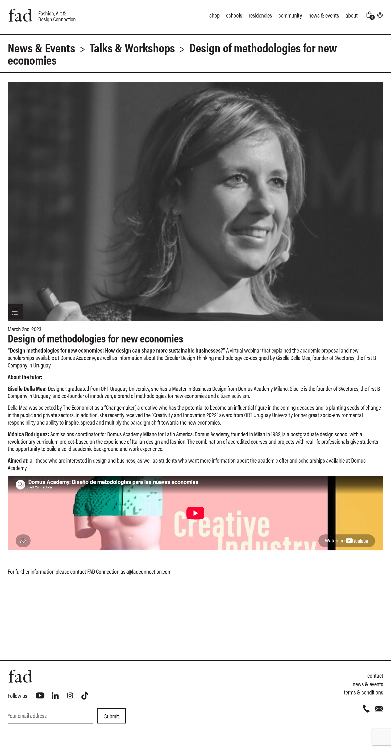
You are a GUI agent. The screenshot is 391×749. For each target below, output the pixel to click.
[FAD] (102, 676)
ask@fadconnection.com (146, 571)
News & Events (324, 15)
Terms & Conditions (363, 692)
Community (290, 15)
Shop (214, 15)
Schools (234, 15)
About (352, 15)
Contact (375, 675)
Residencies (260, 15)
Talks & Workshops (132, 47)
